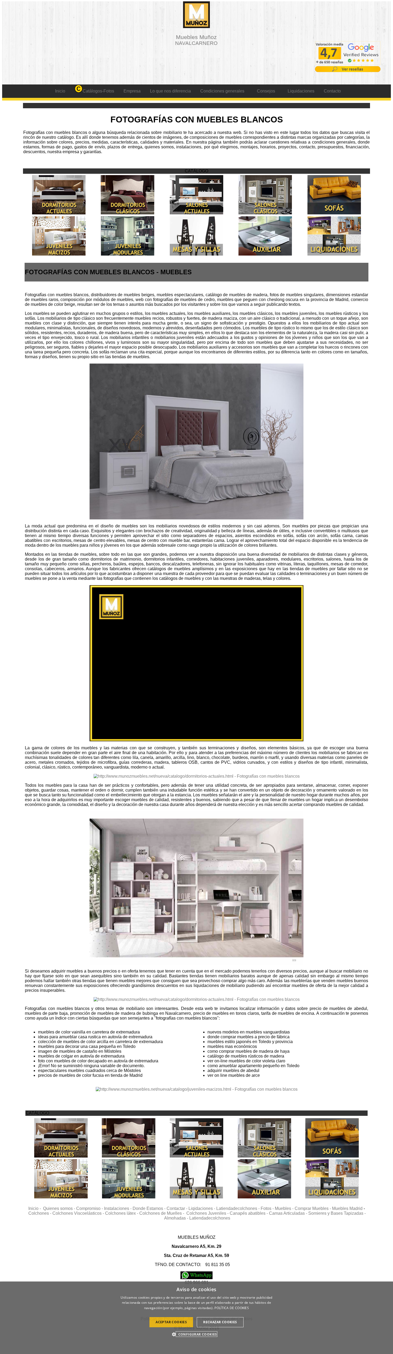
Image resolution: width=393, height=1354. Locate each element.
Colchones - (40, 1213)
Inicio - (35, 1208)
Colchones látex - (122, 1213)
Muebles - (285, 1208)
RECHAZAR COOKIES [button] (220, 1322)
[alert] (196, 1318)
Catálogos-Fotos (98, 91)
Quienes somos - (59, 1208)
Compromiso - (90, 1208)
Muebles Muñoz (196, 40)
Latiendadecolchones (209, 1218)
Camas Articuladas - (288, 1213)
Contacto (332, 91)
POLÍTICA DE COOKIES (231, 1308)
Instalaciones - (118, 1208)
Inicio (60, 91)
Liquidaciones (301, 91)
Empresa (132, 91)
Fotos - (268, 1208)
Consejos (266, 91)
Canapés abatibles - (249, 1213)
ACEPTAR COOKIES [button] (171, 1322)
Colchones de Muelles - (162, 1213)
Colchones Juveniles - (208, 1213)
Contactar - (177, 1208)
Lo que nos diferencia (170, 91)
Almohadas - (176, 1218)
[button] (196, 1334)
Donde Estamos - (150, 1208)
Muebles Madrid (347, 1208)
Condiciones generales (222, 91)
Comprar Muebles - (313, 1208)
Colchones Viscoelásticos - (78, 1213)
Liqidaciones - (202, 1208)
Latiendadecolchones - (238, 1208)
